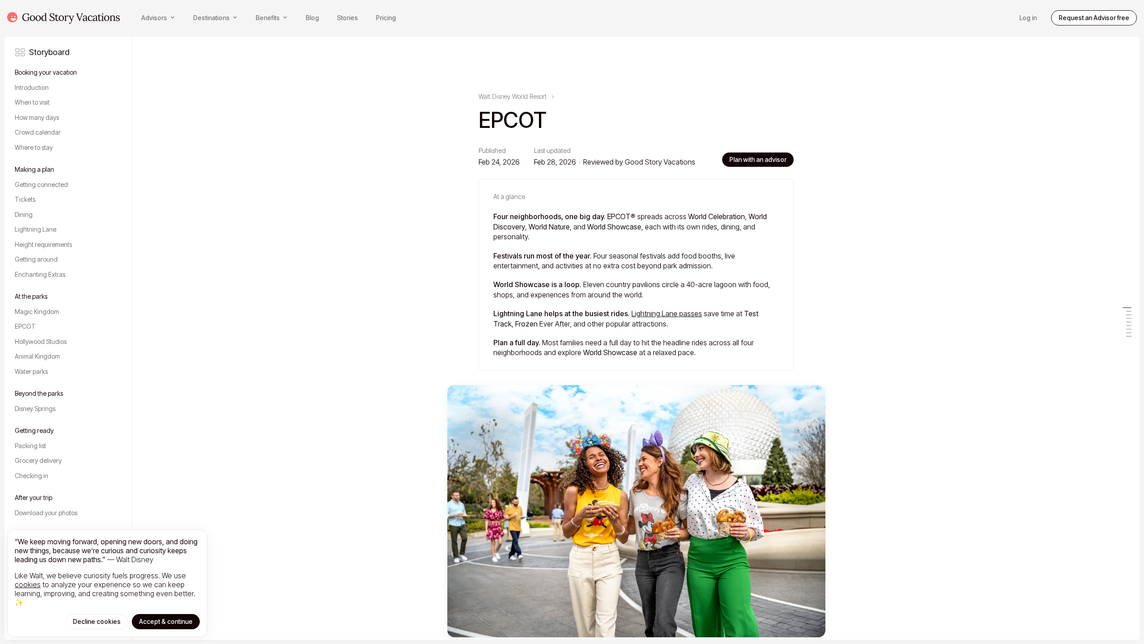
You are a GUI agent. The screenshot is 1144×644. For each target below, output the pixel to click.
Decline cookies (97, 621)
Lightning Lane (35, 229)
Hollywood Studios (41, 341)
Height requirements (43, 244)
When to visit (32, 102)
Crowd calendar (38, 132)
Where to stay (34, 147)
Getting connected (41, 184)
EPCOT (25, 326)
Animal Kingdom (37, 356)
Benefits (268, 17)
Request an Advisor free (1094, 17)
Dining (24, 214)
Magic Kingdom (37, 311)
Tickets (25, 199)
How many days (37, 117)
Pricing (386, 17)
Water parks (31, 371)
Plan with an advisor (757, 159)
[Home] (63, 18)
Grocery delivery (38, 460)
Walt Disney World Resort (513, 96)
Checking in (31, 475)
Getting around (36, 259)
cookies (28, 584)
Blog (312, 17)
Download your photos (46, 513)
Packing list (30, 445)
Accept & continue (166, 621)
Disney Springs (35, 408)
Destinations (211, 17)
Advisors (154, 17)
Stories (347, 17)
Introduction (32, 87)
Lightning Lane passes (666, 313)
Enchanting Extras (40, 274)
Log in (1028, 17)
